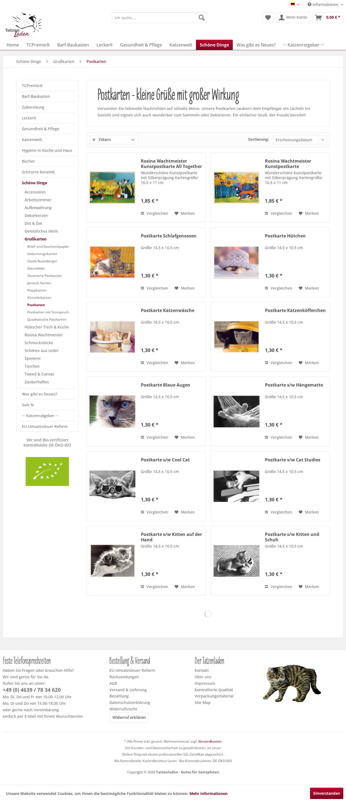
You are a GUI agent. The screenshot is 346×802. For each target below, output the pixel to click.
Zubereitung (33, 107)
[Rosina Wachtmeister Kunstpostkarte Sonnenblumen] (237, 187)
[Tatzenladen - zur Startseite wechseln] (24, 24)
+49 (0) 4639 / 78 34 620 (32, 689)
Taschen (32, 366)
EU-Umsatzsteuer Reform (45, 426)
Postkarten (36, 305)
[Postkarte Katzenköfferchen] (237, 337)
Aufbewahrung (38, 207)
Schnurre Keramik (38, 172)
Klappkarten (36, 290)
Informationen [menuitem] (325, 4)
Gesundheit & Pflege (40, 128)
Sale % (28, 404)
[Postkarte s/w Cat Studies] (237, 486)
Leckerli (29, 117)
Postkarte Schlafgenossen (169, 236)
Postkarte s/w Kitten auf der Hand (171, 537)
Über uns (203, 676)
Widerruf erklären (129, 717)
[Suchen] (201, 17)
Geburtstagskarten (42, 253)
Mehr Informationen (208, 793)
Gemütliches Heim (41, 231)
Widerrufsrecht (123, 709)
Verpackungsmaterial (214, 696)
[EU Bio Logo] (47, 471)
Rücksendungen (124, 676)
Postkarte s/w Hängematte (294, 385)
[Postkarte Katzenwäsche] (112, 337)
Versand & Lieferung (128, 689)
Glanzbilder (36, 268)
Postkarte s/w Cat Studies (292, 460)
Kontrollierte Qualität (214, 689)
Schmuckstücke (39, 342)
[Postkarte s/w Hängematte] (237, 411)
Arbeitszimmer (38, 199)
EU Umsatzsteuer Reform (132, 670)
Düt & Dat (33, 223)
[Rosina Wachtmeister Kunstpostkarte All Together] (112, 187)
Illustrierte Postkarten (44, 275)
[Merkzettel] (268, 17)
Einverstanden (326, 793)
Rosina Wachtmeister (44, 334)
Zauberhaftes (37, 381)
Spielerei (33, 358)
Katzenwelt (32, 139)
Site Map (203, 702)
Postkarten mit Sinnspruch (48, 312)
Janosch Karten (39, 283)
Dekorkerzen (36, 215)
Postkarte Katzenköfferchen (295, 310)
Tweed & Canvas (39, 374)
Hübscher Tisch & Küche (47, 327)
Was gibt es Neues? (39, 394)
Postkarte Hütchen (285, 236)
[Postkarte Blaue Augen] (112, 411)
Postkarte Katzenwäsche (167, 310)
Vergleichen (156, 213)
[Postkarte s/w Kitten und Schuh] (237, 561)
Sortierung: (258, 139)
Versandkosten (210, 741)
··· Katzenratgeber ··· (40, 415)
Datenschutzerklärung (129, 702)
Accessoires (35, 191)
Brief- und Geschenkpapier (48, 246)
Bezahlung (119, 696)
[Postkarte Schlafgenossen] (112, 262)
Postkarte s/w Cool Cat (165, 460)
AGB (113, 683)
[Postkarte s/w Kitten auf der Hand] (112, 561)
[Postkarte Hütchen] (237, 262)
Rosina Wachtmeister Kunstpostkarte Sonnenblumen (288, 163)
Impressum (205, 683)
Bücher (28, 161)
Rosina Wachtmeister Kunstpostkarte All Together (171, 163)
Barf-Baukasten (36, 96)
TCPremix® (32, 85)
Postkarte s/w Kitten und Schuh (292, 537)
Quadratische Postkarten (46, 319)
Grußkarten (35, 238)
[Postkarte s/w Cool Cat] (112, 486)
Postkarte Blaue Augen (165, 385)
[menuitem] (159, 17)
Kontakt (202, 670)
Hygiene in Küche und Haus (47, 150)
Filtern (104, 139)
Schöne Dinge (34, 182)
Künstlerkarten (39, 297)
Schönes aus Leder (42, 350)
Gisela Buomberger (42, 261)
